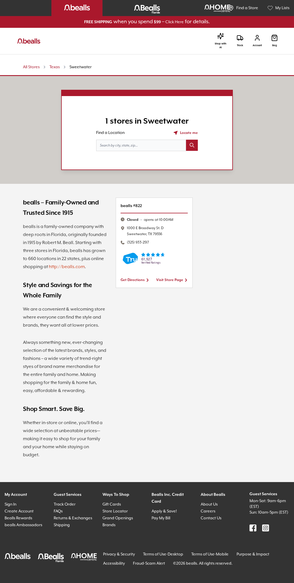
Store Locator (115, 511)
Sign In (10, 504)
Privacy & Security (119, 554)
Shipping (62, 525)
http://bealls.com (67, 267)
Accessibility (114, 563)
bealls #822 (131, 206)
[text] (150, 220)
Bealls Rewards (18, 518)
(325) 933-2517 (138, 242)
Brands (108, 525)
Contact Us (211, 518)
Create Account (19, 511)
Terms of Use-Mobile (210, 554)
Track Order (65, 504)
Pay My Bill (161, 518)
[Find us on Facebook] (252, 527)
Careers (208, 511)
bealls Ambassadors (23, 525)
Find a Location (110, 132)
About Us (209, 504)
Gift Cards (111, 504)
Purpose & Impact (253, 554)
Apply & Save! (164, 511)
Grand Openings (117, 518)
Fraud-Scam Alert (149, 563)
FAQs (58, 511)
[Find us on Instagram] (265, 527)
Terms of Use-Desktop (163, 554)
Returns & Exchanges (73, 518)
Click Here (174, 22)
